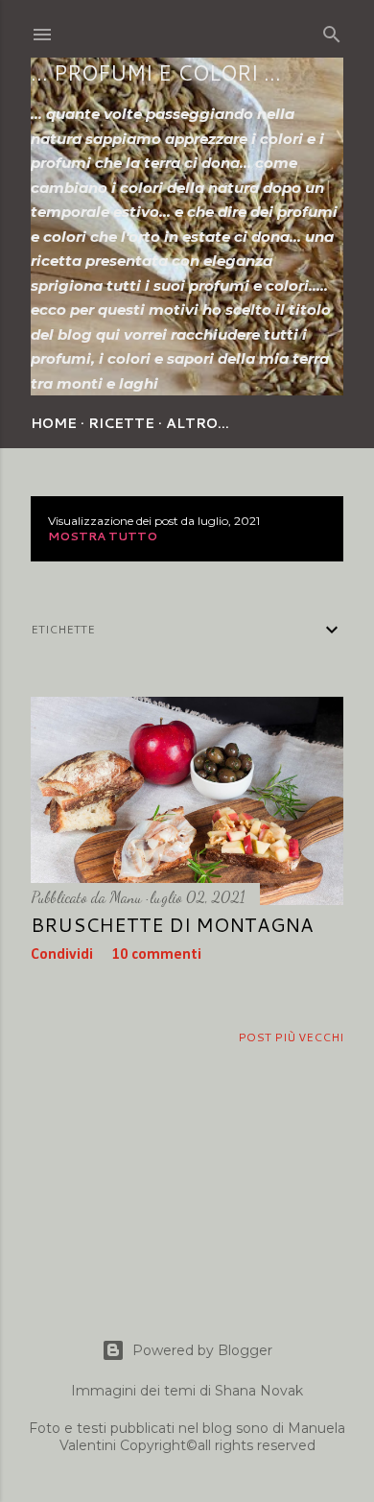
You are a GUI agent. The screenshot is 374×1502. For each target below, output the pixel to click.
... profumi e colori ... (156, 72)
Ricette (121, 423)
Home (54, 423)
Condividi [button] (62, 955)
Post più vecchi (290, 1037)
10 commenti (156, 955)
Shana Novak (259, 1390)
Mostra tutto (102, 536)
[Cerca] (331, 31)
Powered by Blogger (202, 1350)
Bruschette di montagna (172, 924)
